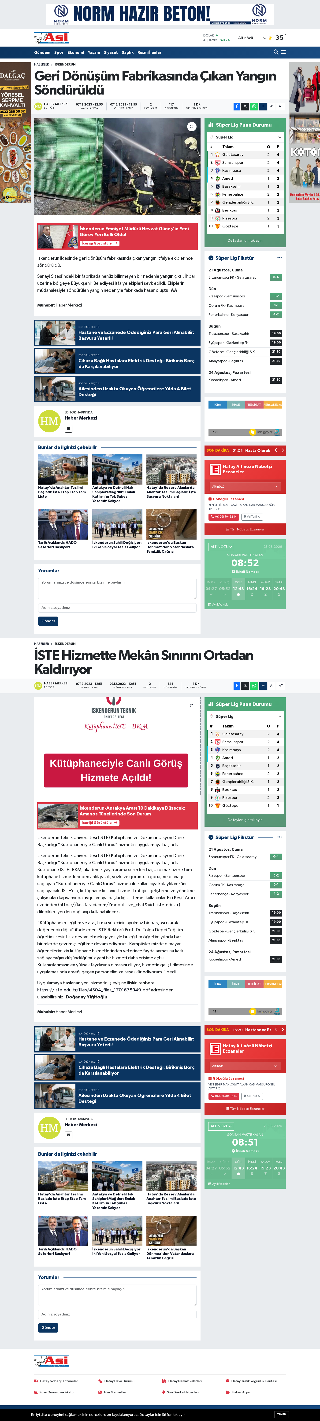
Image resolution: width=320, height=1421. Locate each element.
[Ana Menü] (282, 52)
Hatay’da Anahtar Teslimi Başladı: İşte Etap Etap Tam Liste (62, 492)
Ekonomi (75, 53)
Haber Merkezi (81, 418)
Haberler (41, 64)
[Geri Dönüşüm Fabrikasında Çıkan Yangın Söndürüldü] (117, 166)
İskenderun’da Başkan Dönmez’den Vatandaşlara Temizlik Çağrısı (170, 547)
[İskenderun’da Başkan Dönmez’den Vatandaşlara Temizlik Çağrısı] (171, 524)
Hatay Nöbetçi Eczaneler (59, 1381)
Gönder (48, 621)
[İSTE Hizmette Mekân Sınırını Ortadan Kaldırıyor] (117, 746)
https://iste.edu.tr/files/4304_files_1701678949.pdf (93, 990)
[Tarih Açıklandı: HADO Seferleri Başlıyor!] (63, 524)
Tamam (281, 1414)
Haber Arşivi (241, 1392)
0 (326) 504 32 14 (226, 516)
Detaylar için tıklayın (245, 241)
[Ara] (276, 52)
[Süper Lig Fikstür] (279, 258)
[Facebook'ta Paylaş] (237, 106)
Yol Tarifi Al (253, 516)
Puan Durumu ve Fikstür (57, 1392)
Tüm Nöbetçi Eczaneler (247, 529)
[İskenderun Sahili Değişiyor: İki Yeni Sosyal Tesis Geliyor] (117, 524)
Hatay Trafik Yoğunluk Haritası (254, 1381)
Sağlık (128, 53)
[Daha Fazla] (263, 106)
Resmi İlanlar (149, 53)
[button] (276, 451)
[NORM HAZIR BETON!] (160, 14)
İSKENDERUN (65, 64)
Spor (58, 53)
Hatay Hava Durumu (119, 1381)
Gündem (42, 53)
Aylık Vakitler (220, 604)
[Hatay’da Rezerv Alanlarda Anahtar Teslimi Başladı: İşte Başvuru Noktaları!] (171, 469)
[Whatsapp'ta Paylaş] (254, 106)
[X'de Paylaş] (245, 106)
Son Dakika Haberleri (183, 1392)
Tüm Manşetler (115, 1392)
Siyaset (111, 53)
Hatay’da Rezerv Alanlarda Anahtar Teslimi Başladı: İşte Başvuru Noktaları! (171, 492)
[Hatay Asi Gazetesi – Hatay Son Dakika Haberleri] (51, 38)
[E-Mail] (68, 429)
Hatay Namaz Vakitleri (185, 1381)
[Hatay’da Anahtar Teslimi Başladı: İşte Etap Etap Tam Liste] (63, 469)
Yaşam (94, 53)
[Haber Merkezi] (49, 421)
